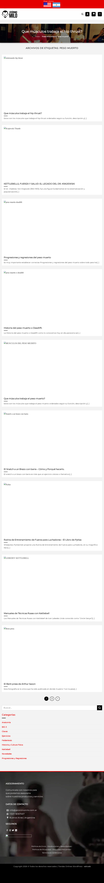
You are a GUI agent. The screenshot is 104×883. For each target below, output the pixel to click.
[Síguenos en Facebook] (7, 830)
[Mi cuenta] (87, 14)
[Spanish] (56, 5)
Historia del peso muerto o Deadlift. (23, 328)
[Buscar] (82, 14)
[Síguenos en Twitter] (13, 830)
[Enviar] (99, 707)
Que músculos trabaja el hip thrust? (23, 113)
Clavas (5, 731)
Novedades (7, 754)
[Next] (58, 699)
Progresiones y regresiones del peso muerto (27, 257)
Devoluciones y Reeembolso (59, 846)
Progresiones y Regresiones (14, 758)
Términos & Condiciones (52, 853)
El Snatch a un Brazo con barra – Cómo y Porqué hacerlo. (34, 469)
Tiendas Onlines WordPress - (74, 866)
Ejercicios (6, 736)
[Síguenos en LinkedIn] (16, 830)
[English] (47, 5)
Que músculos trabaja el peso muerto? (24, 398)
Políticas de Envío (38, 846)
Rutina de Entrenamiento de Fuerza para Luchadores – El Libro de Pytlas (42, 540)
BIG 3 (4, 727)
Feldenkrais (7, 740)
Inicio (37, 36)
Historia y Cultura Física (12, 745)
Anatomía (6, 722)
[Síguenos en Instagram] (10, 830)
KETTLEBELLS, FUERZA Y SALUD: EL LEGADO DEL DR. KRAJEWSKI (39, 183)
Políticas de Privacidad (41, 849)
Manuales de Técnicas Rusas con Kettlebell (26, 613)
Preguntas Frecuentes (62, 849)
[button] (94, 14)
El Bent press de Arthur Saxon (20, 684)
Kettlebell (6, 749)
